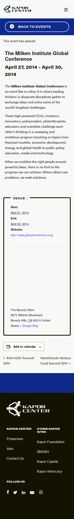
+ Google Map (29, 326)
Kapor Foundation (51, 441)
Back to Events (34, 26)
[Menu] (66, 10)
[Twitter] (15, 495)
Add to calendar (24, 346)
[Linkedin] (24, 495)
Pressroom (15, 438)
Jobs (10, 448)
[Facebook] (8, 495)
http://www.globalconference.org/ (32, 235)
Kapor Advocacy (49, 471)
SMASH (43, 451)
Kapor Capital (47, 461)
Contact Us (15, 458)
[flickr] (41, 495)
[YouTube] (33, 495)
